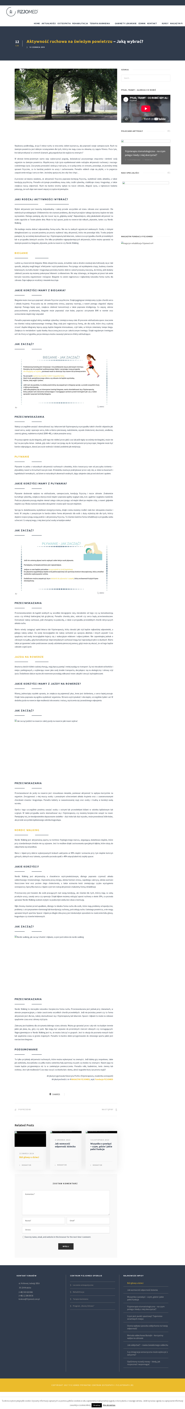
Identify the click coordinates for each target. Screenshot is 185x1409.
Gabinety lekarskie (126, 23)
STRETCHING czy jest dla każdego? (143, 132)
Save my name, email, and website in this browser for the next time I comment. (58, 1237)
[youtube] (175, 2)
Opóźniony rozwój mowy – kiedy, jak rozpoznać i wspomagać (143, 1363)
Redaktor (26, 1165)
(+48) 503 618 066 (26, 1292)
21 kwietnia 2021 (133, 137)
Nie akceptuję (109, 1405)
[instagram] (180, 2)
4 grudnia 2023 (62, 1140)
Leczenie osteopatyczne (83, 1285)
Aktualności (49, 23)
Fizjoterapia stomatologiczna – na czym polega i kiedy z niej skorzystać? (146, 1308)
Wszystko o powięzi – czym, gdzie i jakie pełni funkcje (101, 1146)
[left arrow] (168, 172)
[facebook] (164, 2)
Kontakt (152, 23)
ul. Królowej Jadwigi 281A (29, 1283)
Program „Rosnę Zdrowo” (83, 1306)
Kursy (165, 23)
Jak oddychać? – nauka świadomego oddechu (147, 1345)
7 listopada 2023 (133, 160)
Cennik (142, 23)
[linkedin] (169, 2)
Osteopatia (64, 23)
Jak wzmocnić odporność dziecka (65, 1145)
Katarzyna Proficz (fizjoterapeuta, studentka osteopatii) (89, 1076)
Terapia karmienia (100, 23)
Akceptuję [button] (96, 1405)
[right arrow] (169, 172)
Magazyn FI (176, 23)
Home (37, 23)
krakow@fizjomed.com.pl (29, 1299)
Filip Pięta (145, 208)
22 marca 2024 (26, 1153)
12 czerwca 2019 (37, 47)
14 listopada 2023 (99, 1140)
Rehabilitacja (80, 23)
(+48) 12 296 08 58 (26, 1295)
